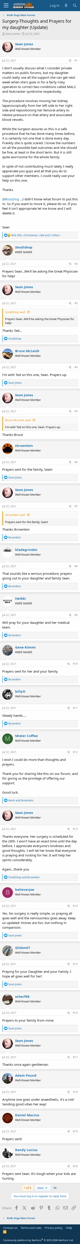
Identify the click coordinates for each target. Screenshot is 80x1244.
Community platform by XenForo (38, 1240)
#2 (76, 264)
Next (40, 1188)
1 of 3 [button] (27, 1188)
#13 (75, 829)
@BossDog (10, 199)
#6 (76, 462)
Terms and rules (31, 1228)
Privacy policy (54, 1228)
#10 (75, 664)
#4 (76, 367)
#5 (76, 411)
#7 (76, 506)
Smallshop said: (15, 312)
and (20, 800)
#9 (76, 615)
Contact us (10, 1228)
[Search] (74, 5)
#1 (76, 60)
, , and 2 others (35, 235)
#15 (75, 964)
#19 (75, 1131)
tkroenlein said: (15, 515)
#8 (76, 566)
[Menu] (6, 5)
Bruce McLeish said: (18, 420)
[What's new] (66, 5)
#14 (75, 906)
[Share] (70, 60)
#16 (75, 1013)
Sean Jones (12, 34)
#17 (75, 1057)
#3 (76, 303)
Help (69, 1228)
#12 (75, 752)
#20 (75, 1166)
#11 (75, 708)
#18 (75, 1092)
